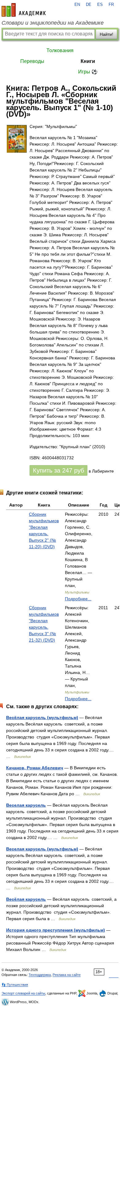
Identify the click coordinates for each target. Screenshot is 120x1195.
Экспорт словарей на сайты (23, 993)
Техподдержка (40, 975)
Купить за (58, 470)
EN (77, 4)
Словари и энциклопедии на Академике (53, 23)
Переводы (32, 61)
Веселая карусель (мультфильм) (42, 848)
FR (111, 4)
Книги (88, 61)
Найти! (106, 34)
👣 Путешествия (15, 984)
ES (100, 4)
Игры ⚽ (88, 71)
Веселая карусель (26, 805)
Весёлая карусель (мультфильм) (42, 717)
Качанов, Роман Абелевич (34, 767)
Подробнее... (78, 598)
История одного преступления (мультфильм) (55, 930)
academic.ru (24, 10)
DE (88, 4)
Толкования (60, 50)
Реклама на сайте (67, 975)
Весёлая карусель (26, 899)
